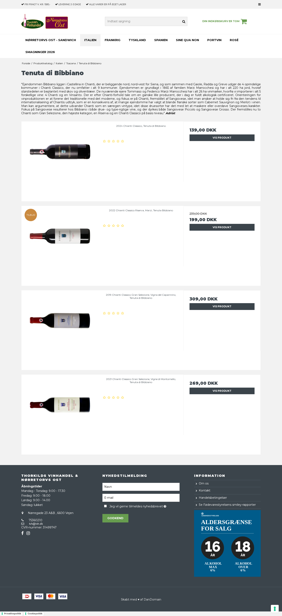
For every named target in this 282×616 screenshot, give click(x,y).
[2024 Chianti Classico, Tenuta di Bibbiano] (59, 159)
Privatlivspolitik (12, 613)
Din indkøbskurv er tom (220, 21)
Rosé (234, 40)
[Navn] (140, 486)
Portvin (214, 40)
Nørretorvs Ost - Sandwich (50, 40)
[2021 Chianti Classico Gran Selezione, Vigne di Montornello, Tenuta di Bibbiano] (59, 413)
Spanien (161, 40)
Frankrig (112, 40)
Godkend (115, 518)
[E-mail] (140, 497)
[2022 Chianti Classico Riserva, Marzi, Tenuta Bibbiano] (59, 244)
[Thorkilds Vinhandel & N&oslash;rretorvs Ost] (44, 21)
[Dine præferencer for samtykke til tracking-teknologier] (275, 609)
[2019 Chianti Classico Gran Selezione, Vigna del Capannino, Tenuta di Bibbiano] (59, 328)
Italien (90, 40)
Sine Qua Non (187, 40)
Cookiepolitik (35, 613)
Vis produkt (222, 137)
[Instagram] (28, 533)
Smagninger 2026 (40, 52)
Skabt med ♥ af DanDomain (141, 599)
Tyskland (137, 40)
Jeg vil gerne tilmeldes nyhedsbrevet (144, 505)
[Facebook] (22, 533)
